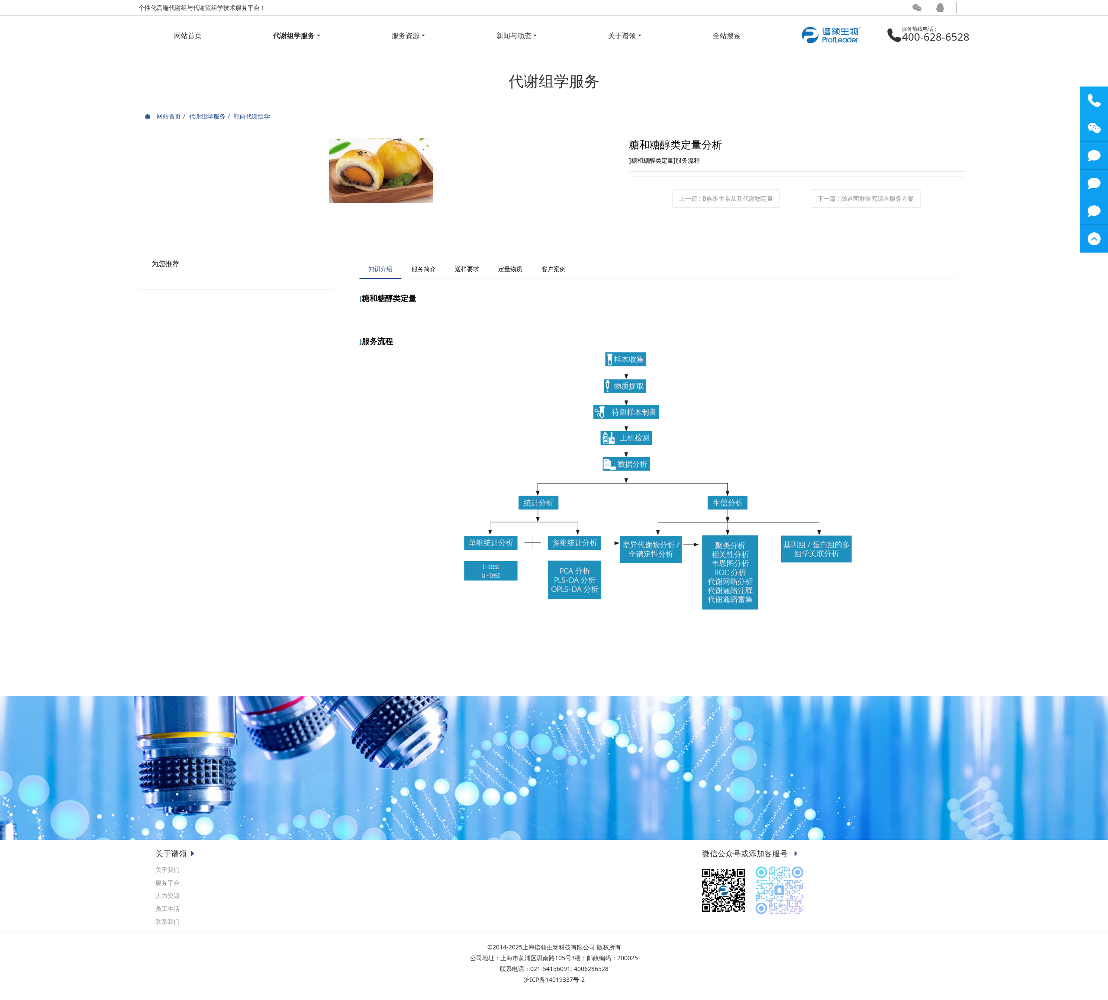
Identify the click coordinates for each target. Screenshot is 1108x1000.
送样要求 (467, 269)
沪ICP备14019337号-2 (554, 979)
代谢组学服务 (207, 116)
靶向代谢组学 (252, 116)
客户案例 (553, 269)
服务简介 (424, 269)
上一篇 (726, 198)
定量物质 (510, 269)
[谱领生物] (831, 29)
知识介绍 (380, 269)
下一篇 (866, 198)
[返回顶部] (1094, 239)
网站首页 (188, 35)
